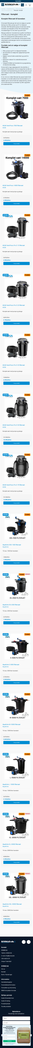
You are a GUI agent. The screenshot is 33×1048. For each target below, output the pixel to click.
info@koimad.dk (9, 956)
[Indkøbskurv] (29, 5)
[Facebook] (24, 942)
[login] (26, 5)
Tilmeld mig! (9, 1041)
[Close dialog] (29, 1026)
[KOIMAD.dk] (12, 5)
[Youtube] (29, 942)
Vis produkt (16, 143)
